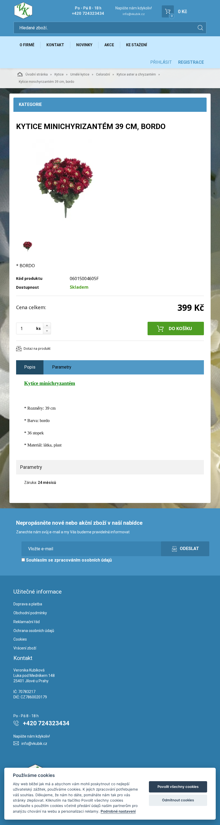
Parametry (61, 367)
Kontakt (55, 45)
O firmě (27, 45)
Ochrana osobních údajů (33, 630)
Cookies (20, 639)
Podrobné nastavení (118, 811)
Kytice (59, 74)
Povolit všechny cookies (178, 786)
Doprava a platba (27, 604)
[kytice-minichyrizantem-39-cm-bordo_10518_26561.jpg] (64, 187)
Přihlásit (161, 62)
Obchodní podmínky (30, 613)
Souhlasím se (68, 560)
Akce (109, 45)
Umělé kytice (79, 74)
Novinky (84, 45)
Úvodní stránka (36, 74)
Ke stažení (136, 45)
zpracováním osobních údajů (83, 560)
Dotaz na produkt (37, 348)
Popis (29, 367)
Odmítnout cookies (178, 800)
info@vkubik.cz (134, 14)
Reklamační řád (26, 622)
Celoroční (103, 74)
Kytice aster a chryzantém (136, 74)
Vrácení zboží (24, 648)
